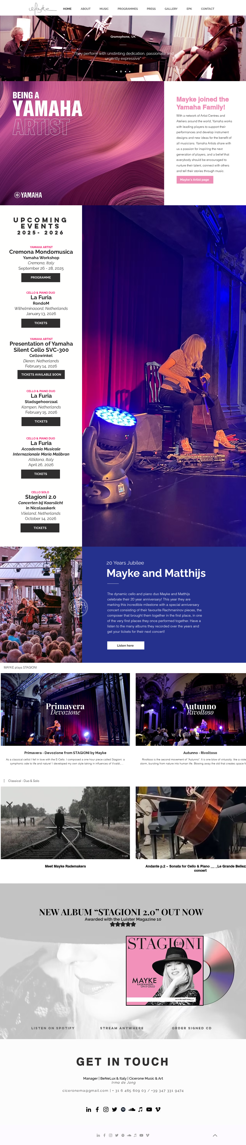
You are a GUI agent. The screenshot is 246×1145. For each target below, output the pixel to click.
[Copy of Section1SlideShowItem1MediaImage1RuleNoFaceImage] (116, 71)
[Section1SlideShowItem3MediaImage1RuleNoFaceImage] (129, 71)
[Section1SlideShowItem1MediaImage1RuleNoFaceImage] (121, 71)
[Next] (225, 48)
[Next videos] (240, 708)
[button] (169, 9)
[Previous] (20, 48)
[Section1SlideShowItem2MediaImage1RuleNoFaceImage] (125, 71)
